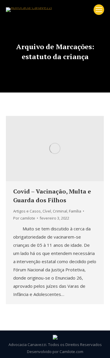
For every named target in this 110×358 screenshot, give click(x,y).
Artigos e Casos (27, 211)
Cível (47, 211)
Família (75, 211)
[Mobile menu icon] (99, 9)
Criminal (60, 211)
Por (24, 218)
